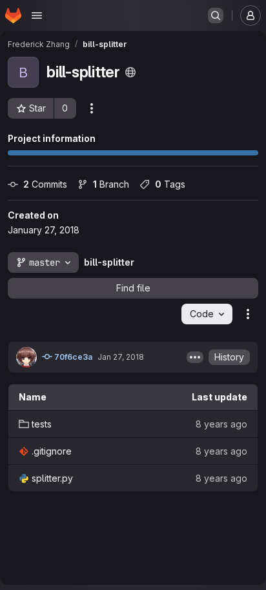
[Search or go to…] (215, 15)
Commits (45, 184)
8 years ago (221, 423)
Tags (170, 184)
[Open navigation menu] (36, 15)
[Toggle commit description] (195, 357)
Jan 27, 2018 (120, 357)
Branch (111, 184)
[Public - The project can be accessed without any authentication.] (130, 72)
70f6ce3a (72, 357)
